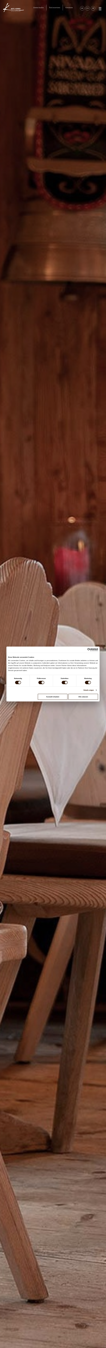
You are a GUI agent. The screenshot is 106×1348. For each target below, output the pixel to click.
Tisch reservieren (54, 7)
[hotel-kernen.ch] (13, 7)
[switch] (41, 682)
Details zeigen (89, 690)
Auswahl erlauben (52, 697)
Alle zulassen (83, 697)
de (82, 8)
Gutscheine (69, 7)
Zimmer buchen (38, 7)
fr (93, 8)
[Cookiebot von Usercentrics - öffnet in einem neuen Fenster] (89, 649)
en (87, 8)
